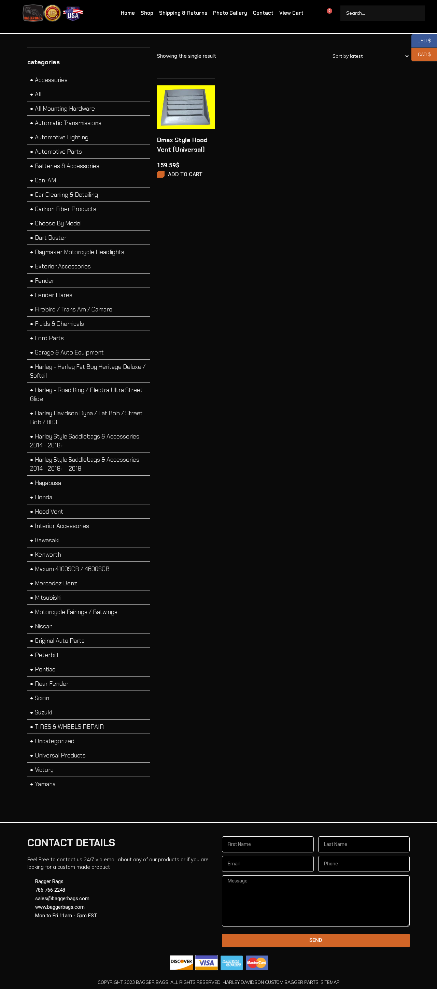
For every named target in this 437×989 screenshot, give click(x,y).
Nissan (44, 626)
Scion (42, 698)
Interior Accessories (62, 526)
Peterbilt (47, 655)
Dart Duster (51, 238)
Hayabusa (48, 483)
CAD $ (421, 54)
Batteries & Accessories (67, 166)
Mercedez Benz (56, 583)
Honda (43, 497)
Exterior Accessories (63, 266)
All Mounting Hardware (65, 109)
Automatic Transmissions (68, 123)
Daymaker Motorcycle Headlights (79, 252)
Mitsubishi (48, 598)
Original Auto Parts (60, 641)
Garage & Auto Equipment (69, 352)
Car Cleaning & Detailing (66, 195)
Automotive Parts (58, 152)
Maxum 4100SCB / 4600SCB (72, 569)
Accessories (51, 80)
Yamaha (45, 784)
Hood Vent (49, 511)
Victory (44, 770)
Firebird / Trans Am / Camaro (73, 309)
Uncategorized (54, 741)
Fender (44, 281)
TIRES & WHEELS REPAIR (69, 727)
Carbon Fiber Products (65, 209)
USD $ (421, 41)
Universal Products (60, 755)
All (38, 94)
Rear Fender (52, 684)
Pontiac (45, 669)
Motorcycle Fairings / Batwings (76, 612)
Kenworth (48, 555)
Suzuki (43, 712)
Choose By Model (58, 223)
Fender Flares (53, 295)
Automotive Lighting (61, 137)
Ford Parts (49, 338)
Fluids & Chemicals (59, 324)
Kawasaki (47, 540)
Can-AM (45, 180)
